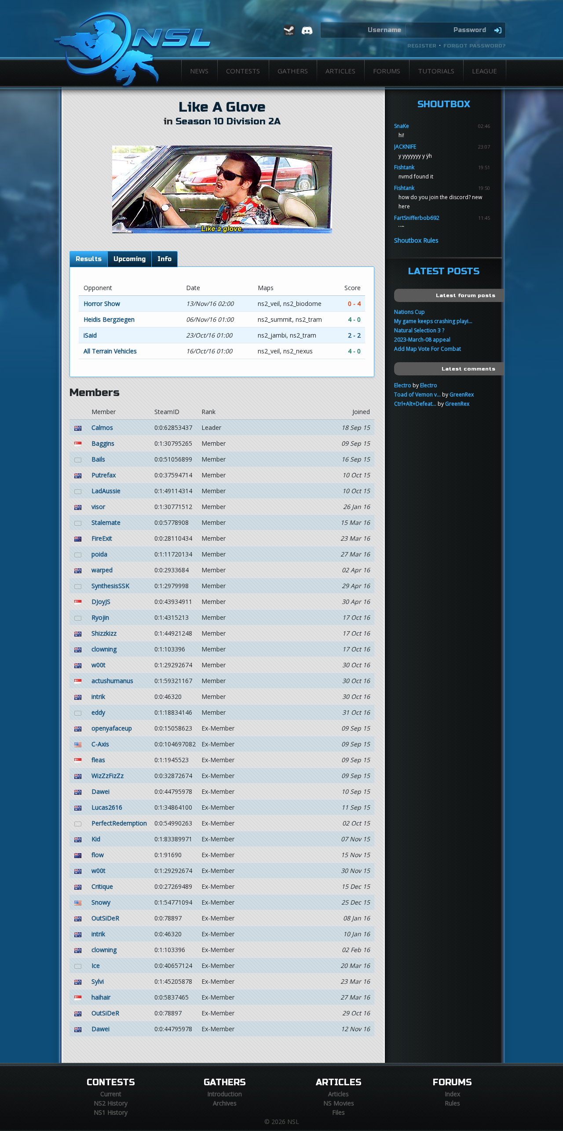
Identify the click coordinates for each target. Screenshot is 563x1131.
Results (89, 259)
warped (102, 570)
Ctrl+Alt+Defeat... (415, 403)
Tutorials (436, 70)
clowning (104, 649)
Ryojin (100, 617)
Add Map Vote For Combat (427, 349)
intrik (98, 696)
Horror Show (102, 303)
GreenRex (462, 394)
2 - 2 (354, 335)
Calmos (102, 427)
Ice (95, 965)
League (484, 70)
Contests (243, 70)
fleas (98, 760)
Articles (340, 70)
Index (452, 1094)
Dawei (100, 791)
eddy (98, 712)
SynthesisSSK (110, 586)
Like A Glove (222, 107)
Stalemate (106, 522)
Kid (95, 839)
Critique (102, 886)
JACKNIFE (405, 146)
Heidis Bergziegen (109, 319)
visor (98, 506)
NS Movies (338, 1103)
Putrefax (103, 475)
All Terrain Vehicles (110, 351)
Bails (98, 459)
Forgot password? (474, 46)
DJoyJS (100, 601)
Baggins (102, 443)
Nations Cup (409, 312)
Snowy (100, 902)
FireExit (101, 538)
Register (421, 46)
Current (110, 1094)
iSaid (90, 335)
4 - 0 (354, 319)
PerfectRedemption (119, 823)
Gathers (293, 70)
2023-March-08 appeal (422, 339)
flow (97, 855)
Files (338, 1112)
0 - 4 (354, 303)
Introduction (224, 1094)
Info (164, 259)
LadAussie (106, 491)
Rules (452, 1103)
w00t (98, 665)
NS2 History (111, 1103)
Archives (225, 1103)
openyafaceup (111, 728)
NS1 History (111, 1112)
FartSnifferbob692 (416, 218)
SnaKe (401, 126)
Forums (386, 70)
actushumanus (112, 680)
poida (99, 554)
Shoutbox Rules (416, 240)
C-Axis (100, 744)
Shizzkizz (104, 633)
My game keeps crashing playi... (433, 321)
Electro (402, 385)
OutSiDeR (105, 918)
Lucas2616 (106, 807)
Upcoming (129, 259)
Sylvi (97, 981)
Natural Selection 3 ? (419, 330)
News (199, 70)
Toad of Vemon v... (417, 394)
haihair (100, 997)
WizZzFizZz (107, 775)
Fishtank (404, 167)
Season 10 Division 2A (228, 121)
